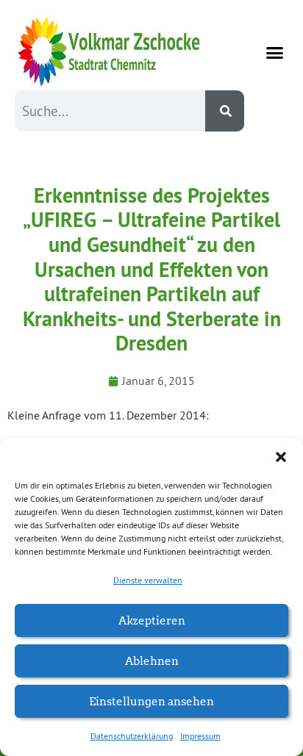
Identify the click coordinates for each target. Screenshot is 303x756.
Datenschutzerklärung (131, 735)
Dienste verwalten (147, 580)
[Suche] (224, 111)
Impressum (200, 735)
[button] (281, 457)
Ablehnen (152, 660)
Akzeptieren (151, 620)
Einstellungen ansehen (151, 701)
